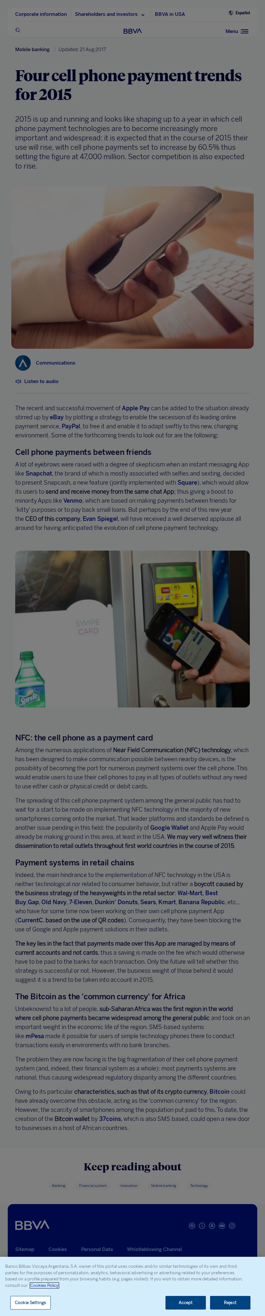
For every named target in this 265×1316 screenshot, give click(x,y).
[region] (132, 1286)
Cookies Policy (44, 1285)
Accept (186, 1302)
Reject (230, 1302)
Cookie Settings (30, 1302)
